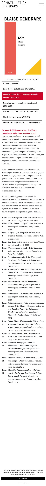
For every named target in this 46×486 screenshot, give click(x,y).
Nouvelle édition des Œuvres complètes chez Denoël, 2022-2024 (21, 96)
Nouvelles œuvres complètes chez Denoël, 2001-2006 (20, 104)
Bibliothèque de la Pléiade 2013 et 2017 (19, 89)
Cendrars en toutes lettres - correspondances (21, 123)
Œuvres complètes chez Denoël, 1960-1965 (20, 112)
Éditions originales (10, 84)
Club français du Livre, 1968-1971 (16, 117)
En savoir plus (23, 483)
